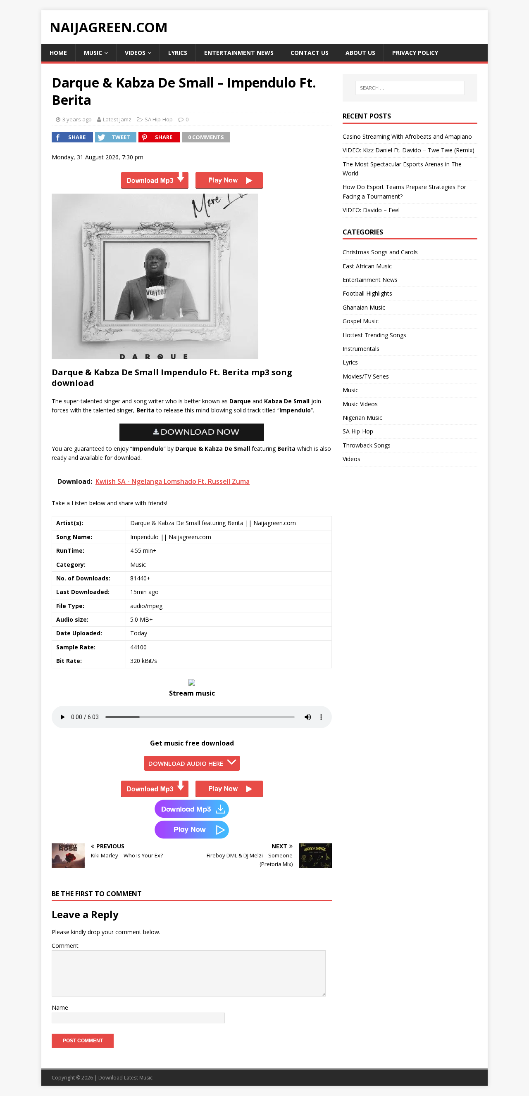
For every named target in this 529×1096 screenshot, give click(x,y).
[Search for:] (410, 88)
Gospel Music (361, 321)
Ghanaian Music (364, 307)
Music (93, 53)
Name (60, 1007)
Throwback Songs (367, 445)
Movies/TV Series (366, 376)
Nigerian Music (362, 417)
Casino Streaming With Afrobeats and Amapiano (407, 136)
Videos (135, 53)
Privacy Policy (415, 53)
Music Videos (360, 404)
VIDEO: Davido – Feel (371, 210)
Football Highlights (367, 293)
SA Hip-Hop (159, 119)
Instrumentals (361, 349)
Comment (65, 945)
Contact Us (310, 53)
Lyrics (177, 53)
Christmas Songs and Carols (380, 252)
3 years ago (77, 119)
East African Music (367, 266)
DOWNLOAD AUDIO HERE (185, 763)
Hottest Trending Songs (374, 335)
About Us (360, 53)
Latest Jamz (117, 119)
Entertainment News (239, 53)
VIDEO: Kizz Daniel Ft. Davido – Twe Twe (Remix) (408, 150)
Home (58, 53)
